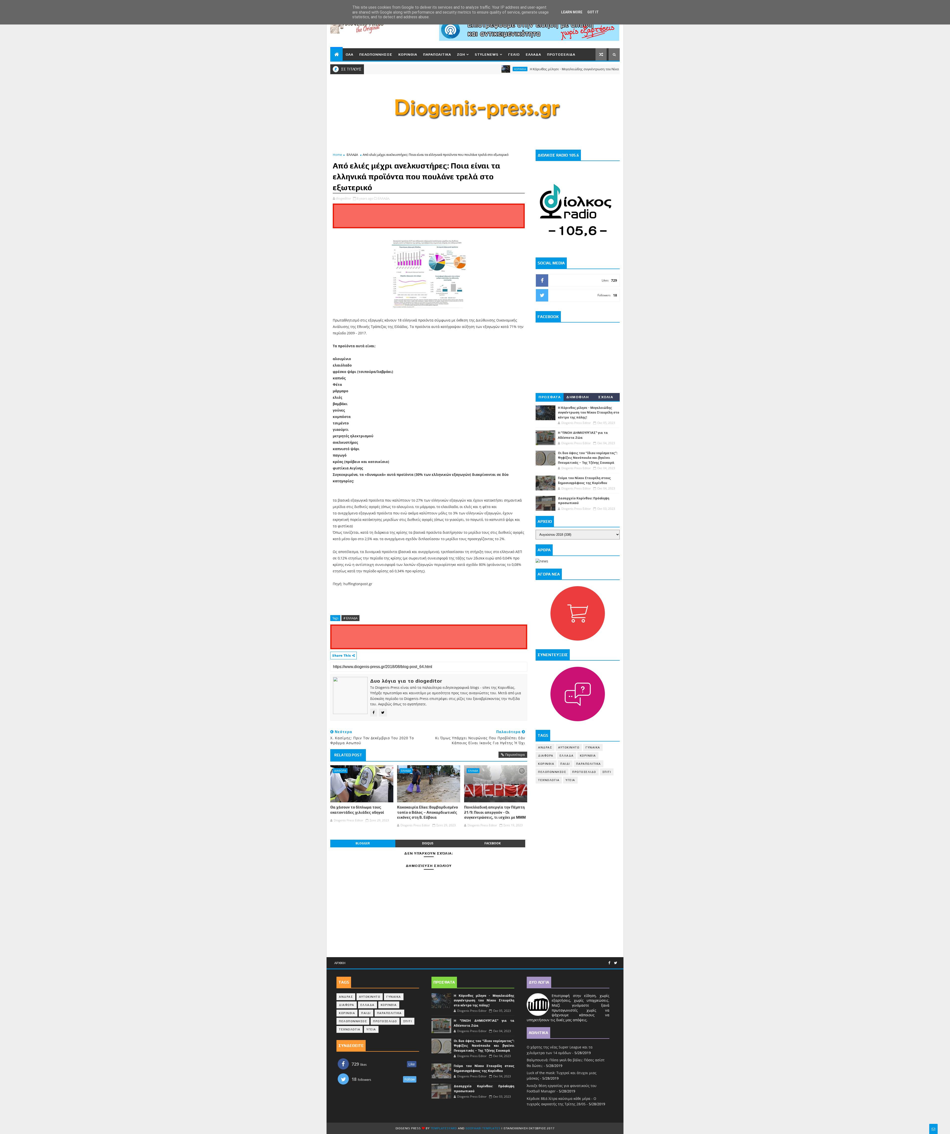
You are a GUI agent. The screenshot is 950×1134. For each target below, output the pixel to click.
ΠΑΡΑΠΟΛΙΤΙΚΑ (437, 54)
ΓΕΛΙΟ (514, 54)
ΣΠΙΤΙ (606, 772)
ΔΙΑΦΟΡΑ (340, 770)
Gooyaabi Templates (483, 1128)
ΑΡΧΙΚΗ (339, 963)
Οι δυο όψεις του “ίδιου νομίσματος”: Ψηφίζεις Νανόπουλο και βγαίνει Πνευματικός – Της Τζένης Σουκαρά (588, 457)
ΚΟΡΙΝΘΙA (546, 763)
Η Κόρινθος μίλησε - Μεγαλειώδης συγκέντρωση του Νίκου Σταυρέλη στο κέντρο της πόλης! (553, 69)
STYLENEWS (487, 54)
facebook (492, 843)
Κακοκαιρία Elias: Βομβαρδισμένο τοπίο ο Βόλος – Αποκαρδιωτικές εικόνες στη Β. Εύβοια (427, 812)
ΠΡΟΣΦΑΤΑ (550, 397)
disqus (427, 843)
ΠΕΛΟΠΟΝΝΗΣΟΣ (375, 54)
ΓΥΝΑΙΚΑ (593, 747)
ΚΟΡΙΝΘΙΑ (407, 54)
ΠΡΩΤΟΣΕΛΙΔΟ (584, 772)
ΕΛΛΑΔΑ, (384, 198)
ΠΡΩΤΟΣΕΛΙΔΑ (561, 54)
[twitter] (615, 963)
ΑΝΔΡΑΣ (545, 747)
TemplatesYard (444, 1128)
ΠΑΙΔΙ (565, 763)
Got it (593, 12)
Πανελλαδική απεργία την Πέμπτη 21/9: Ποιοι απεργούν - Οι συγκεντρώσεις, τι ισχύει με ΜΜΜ (495, 812)
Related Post (348, 755)
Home (337, 154)
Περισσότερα (515, 754)
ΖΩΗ (461, 54)
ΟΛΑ (349, 54)
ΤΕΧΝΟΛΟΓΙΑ (548, 780)
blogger (363, 843)
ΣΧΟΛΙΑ (605, 397)
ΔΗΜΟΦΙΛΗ (577, 397)
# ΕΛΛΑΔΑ (350, 618)
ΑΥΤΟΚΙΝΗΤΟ (568, 747)
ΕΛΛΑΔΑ (533, 54)
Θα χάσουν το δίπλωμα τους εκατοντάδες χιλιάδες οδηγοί (357, 809)
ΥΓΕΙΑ (570, 780)
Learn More (571, 12)
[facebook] (609, 963)
